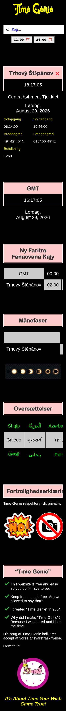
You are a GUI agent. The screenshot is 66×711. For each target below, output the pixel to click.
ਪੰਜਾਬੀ (14, 454)
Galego (13, 439)
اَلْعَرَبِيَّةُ (35, 425)
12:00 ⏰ (22, 40)
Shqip (14, 425)
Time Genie (33, 9)
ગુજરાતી (35, 439)
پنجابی (35, 454)
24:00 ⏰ (44, 40)
